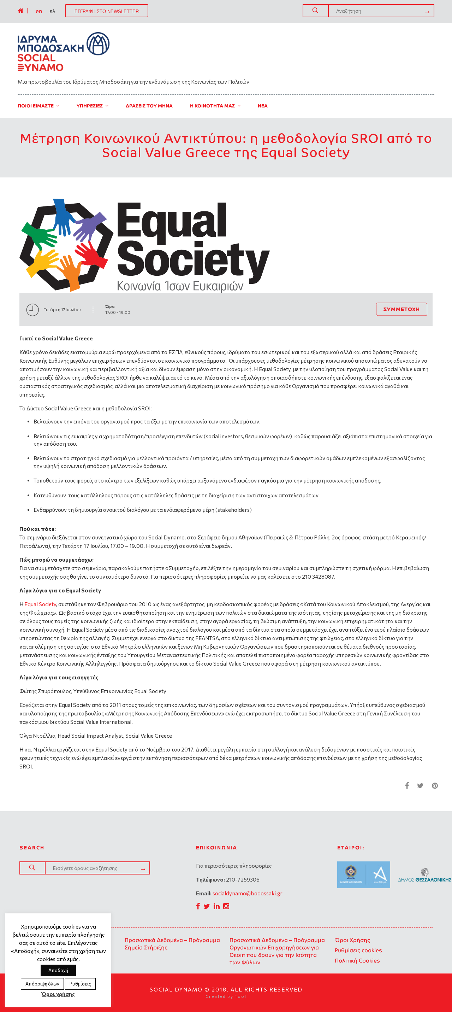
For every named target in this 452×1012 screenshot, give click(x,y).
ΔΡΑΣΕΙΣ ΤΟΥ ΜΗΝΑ (149, 106)
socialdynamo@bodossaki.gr (247, 893)
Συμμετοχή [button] (401, 309)
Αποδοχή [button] (58, 970)
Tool (240, 996)
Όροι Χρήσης (352, 940)
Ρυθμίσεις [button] (80, 984)
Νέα (263, 106)
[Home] (20, 10)
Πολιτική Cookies (357, 960)
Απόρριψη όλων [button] (42, 984)
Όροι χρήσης (58, 994)
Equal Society (40, 604)
